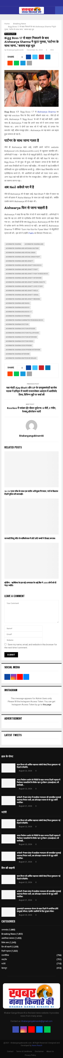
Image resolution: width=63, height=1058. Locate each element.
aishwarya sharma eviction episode (20, 328)
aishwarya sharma (13, 244)
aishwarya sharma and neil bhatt (19, 261)
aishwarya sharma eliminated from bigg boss (24, 320)
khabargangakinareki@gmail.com (36, 1021)
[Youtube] (31, 1029)
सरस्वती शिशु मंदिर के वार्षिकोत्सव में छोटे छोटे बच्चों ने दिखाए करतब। (29, 538)
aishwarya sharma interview (17, 354)
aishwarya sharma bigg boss (17, 307)
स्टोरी (3, 963)
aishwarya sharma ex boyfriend (19, 345)
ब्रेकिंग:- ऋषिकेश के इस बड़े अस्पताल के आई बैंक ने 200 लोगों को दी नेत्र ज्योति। (30, 584)
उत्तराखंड (4, 930)
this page (47, 704)
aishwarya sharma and (34, 244)
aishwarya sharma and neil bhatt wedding (23, 299)
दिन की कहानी (6, 947)
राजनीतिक (5, 955)
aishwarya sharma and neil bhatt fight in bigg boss (27, 274)
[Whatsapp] (47, 1029)
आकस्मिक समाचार (8, 938)
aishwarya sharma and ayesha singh (20, 252)
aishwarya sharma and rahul (18, 303)
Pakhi (31, 233)
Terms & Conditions (24, 1051)
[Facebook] (15, 1029)
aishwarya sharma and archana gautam (22, 248)
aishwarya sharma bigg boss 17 (19, 312)
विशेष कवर (5, 942)
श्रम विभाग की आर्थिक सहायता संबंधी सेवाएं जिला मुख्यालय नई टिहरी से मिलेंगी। (38, 766)
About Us (50, 1051)
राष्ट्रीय (4, 959)
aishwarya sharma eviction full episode (22, 333)
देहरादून (4, 968)
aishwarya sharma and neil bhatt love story (24, 286)
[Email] (39, 1029)
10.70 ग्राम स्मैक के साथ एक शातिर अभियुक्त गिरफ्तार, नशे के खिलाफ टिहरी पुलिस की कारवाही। (31, 492)
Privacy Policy (30, 1055)
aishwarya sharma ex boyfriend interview (23, 350)
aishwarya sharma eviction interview (21, 337)
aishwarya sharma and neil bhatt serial (22, 295)
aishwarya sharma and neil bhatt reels (22, 290)
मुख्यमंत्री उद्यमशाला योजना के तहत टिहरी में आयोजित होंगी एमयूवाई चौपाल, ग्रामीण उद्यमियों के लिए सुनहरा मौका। (37, 910)
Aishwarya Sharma (47, 112)
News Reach (37, 1045)
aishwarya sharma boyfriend (18, 316)
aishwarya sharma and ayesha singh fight (23, 257)
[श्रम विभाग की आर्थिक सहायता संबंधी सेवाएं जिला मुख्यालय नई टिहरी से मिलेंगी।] (8, 768)
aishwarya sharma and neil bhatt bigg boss (23, 265)
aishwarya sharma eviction (17, 324)
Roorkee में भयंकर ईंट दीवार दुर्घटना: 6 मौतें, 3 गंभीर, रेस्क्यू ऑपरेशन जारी (31, 410)
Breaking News (10, 34)
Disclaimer (39, 1051)
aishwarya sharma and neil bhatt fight (22, 269)
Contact (10, 1051)
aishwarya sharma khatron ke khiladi (21, 358)
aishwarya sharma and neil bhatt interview (23, 278)
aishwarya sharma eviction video (19, 341)
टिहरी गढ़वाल (6, 951)
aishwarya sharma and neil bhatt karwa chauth (25, 282)
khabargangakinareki (15, 50)
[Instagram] (23, 1029)
